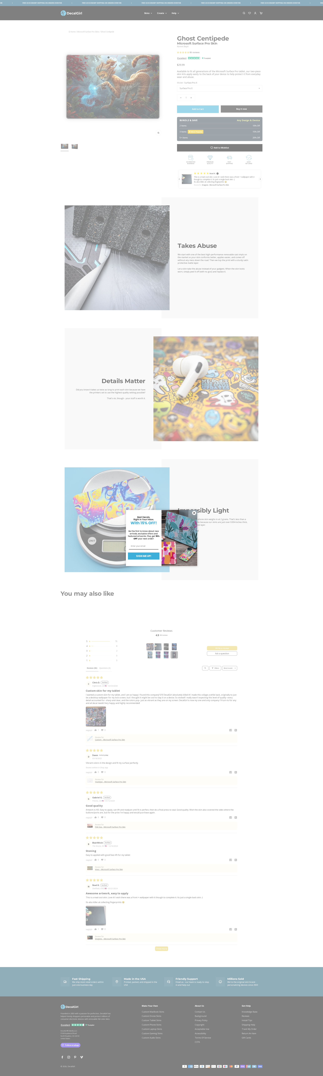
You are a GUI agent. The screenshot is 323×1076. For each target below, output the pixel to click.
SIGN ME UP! (143, 556)
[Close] (194, 513)
